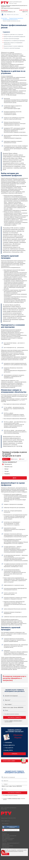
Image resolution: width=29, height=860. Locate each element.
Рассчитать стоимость (14, 717)
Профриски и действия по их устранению (13, 34)
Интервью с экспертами (7, 839)
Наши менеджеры (6, 837)
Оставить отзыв (5, 834)
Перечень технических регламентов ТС (10, 843)
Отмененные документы (7, 845)
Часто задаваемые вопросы (8, 838)
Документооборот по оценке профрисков (13, 46)
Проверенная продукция (7, 848)
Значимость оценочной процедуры (12, 48)
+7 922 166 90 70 (8, 748)
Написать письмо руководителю (9, 835)
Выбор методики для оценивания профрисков (14, 36)
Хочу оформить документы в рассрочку (12, 714)
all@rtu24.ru (25, 11)
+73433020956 (8, 742)
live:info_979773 (8, 750)
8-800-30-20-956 (23, 10)
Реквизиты (4, 833)
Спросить (14, 753)
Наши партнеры (5, 847)
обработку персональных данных (16, 720)
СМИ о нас (4, 841)
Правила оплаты (5, 844)
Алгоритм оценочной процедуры (11, 38)
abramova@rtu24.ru (10, 745)
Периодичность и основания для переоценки (14, 40)
